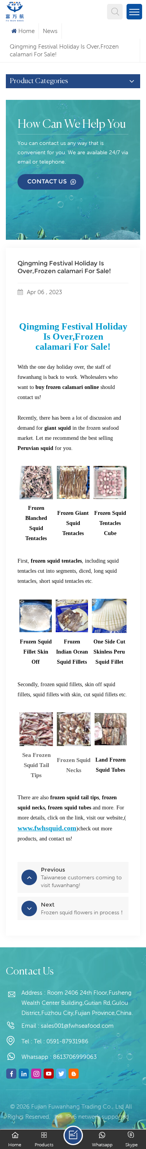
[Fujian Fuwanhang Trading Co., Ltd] (15, 10)
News (50, 31)
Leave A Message (73, 1135)
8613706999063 (75, 1056)
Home (26, 31)
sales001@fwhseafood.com (77, 1025)
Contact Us (47, 181)
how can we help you (72, 125)
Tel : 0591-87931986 (61, 1041)
